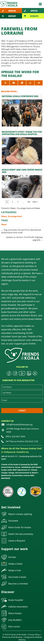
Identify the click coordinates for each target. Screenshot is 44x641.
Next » (35, 202)
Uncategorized (24, 208)
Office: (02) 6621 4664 (15, 436)
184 (28, 202)
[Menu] (40, 4)
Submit (22, 410)
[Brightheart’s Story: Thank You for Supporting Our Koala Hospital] (22, 147)
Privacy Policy (34, 634)
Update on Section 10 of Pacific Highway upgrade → (24, 238)
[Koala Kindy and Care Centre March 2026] (22, 183)
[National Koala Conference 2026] (22, 110)
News (12, 208)
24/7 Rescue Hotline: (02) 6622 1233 (22, 441)
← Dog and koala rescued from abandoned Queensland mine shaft (21, 231)
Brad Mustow (16, 637)
